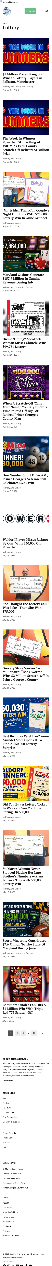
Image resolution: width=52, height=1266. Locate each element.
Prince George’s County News (15, 1188)
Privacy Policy (8, 1221)
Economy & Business (11, 1122)
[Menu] (40, 11)
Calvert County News (12, 1178)
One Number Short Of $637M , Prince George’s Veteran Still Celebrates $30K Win (25, 479)
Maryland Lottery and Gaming (19, 86)
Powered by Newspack (12, 1257)
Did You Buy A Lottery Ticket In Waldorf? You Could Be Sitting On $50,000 (25, 808)
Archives (6, 1231)
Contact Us (7, 1207)
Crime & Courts (9, 1112)
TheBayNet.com (42, 1063)
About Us (7, 1203)
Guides (6, 1103)
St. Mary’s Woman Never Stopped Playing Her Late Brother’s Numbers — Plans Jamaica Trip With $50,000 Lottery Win (23, 876)
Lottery (6, 1147)
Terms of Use (8, 1217)
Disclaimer (7, 1226)
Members (30, 11)
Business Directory (11, 1235)
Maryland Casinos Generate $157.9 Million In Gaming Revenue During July (23, 278)
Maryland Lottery (13, 158)
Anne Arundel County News (14, 1183)
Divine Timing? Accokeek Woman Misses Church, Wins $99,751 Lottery (24, 343)
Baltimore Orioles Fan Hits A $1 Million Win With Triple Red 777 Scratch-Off (24, 1009)
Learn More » (8, 1080)
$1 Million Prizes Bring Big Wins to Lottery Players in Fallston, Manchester (22, 78)
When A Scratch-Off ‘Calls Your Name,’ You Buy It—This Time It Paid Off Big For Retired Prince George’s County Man (25, 411)
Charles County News (12, 1173)
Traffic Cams (8, 1138)
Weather (6, 1142)
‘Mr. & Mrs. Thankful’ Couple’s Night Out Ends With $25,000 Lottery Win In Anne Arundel (26, 214)
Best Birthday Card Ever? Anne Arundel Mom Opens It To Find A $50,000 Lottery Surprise (26, 742)
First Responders (10, 1117)
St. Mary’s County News (13, 1169)
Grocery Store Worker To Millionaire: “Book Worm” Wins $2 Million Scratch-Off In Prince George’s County (26, 674)
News (5, 1098)
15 (34, 1033)
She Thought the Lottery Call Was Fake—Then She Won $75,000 (25, 608)
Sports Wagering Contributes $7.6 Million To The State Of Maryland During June (24, 944)
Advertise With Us (10, 1212)
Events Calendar (9, 1133)
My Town (7, 1108)
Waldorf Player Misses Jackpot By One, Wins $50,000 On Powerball (25, 543)
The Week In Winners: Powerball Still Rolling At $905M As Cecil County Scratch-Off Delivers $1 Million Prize (26, 146)
